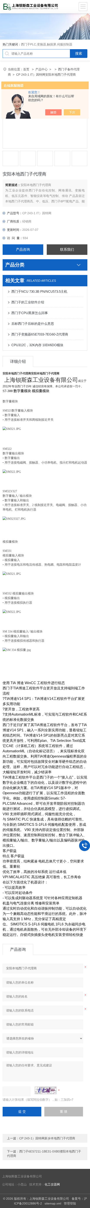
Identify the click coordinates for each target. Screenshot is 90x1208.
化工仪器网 (52, 1184)
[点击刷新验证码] (46, 1090)
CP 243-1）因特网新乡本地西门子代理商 (47, 1138)
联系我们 (67, 249)
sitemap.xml (53, 1203)
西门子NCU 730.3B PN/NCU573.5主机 (39, 291)
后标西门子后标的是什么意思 (32, 323)
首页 (26, 69)
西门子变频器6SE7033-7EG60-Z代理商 (39, 334)
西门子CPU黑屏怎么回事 (29, 313)
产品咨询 (23, 249)
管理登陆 (70, 1203)
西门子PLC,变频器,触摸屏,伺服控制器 (46, 44)
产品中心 (41, 69)
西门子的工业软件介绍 (27, 302)
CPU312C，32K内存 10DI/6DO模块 (37, 345)
